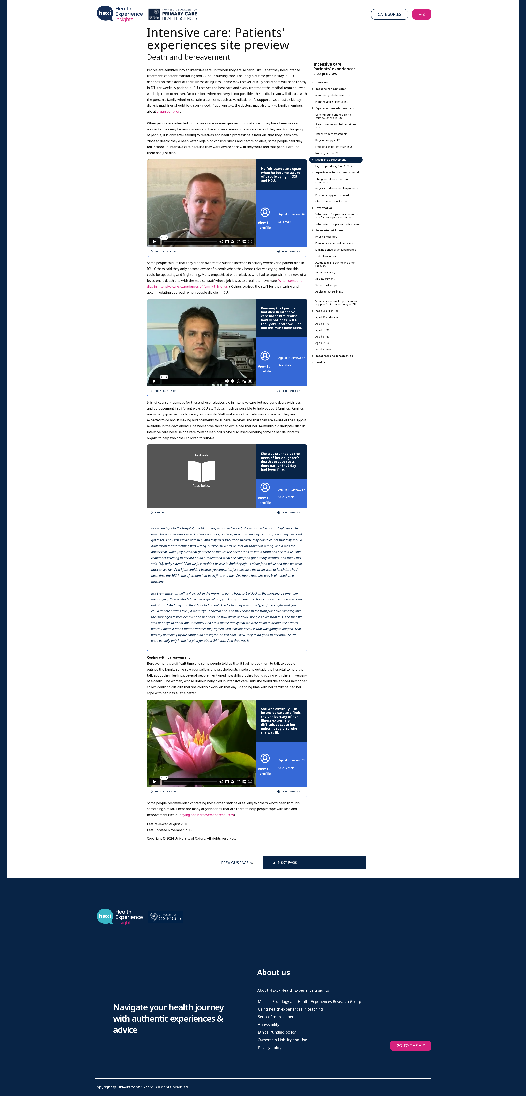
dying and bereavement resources (208, 814)
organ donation (168, 111)
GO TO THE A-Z (411, 1046)
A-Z (422, 14)
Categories (389, 14)
